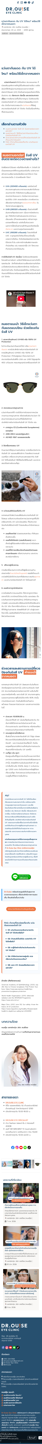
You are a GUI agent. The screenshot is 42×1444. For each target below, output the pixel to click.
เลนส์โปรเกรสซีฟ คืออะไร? (12, 1395)
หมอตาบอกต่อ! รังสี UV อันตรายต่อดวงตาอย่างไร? (22, 130)
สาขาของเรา (7, 1372)
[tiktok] (32, 2)
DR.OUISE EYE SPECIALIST (17, 1120)
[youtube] (25, 2)
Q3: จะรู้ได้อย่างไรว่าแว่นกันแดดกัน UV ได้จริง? (20, 949)
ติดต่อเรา (5, 1354)
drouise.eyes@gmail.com (13, 1361)
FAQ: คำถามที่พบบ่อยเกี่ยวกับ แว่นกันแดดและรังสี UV (22, 143)
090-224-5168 (9, 1359)
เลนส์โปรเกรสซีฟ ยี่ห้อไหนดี (13, 1398)
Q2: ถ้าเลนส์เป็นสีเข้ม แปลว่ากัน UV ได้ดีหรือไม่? (21, 940)
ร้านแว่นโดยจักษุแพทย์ (19, 573)
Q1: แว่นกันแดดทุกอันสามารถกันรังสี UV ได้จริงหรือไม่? (20, 931)
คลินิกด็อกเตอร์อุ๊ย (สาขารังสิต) (14, 1377)
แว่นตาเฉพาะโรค (9, 1405)
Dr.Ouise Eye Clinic (11, 1363)
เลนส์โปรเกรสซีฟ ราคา (11, 1400)
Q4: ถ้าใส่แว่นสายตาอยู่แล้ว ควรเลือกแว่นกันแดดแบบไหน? (19, 957)
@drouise (7, 1365)
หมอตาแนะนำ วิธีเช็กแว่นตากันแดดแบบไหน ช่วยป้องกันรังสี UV (22, 134)
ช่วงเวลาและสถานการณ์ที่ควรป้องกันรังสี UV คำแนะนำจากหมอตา (23, 138)
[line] (29, 2)
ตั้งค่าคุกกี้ (32, 1438)
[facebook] (18, 2)
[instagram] (21, 2)
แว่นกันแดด (26, 105)
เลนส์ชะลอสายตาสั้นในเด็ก (12, 1403)
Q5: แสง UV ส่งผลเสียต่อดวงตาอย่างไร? (20, 966)
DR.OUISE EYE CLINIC (15, 1102)
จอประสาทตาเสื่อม (29, 202)
